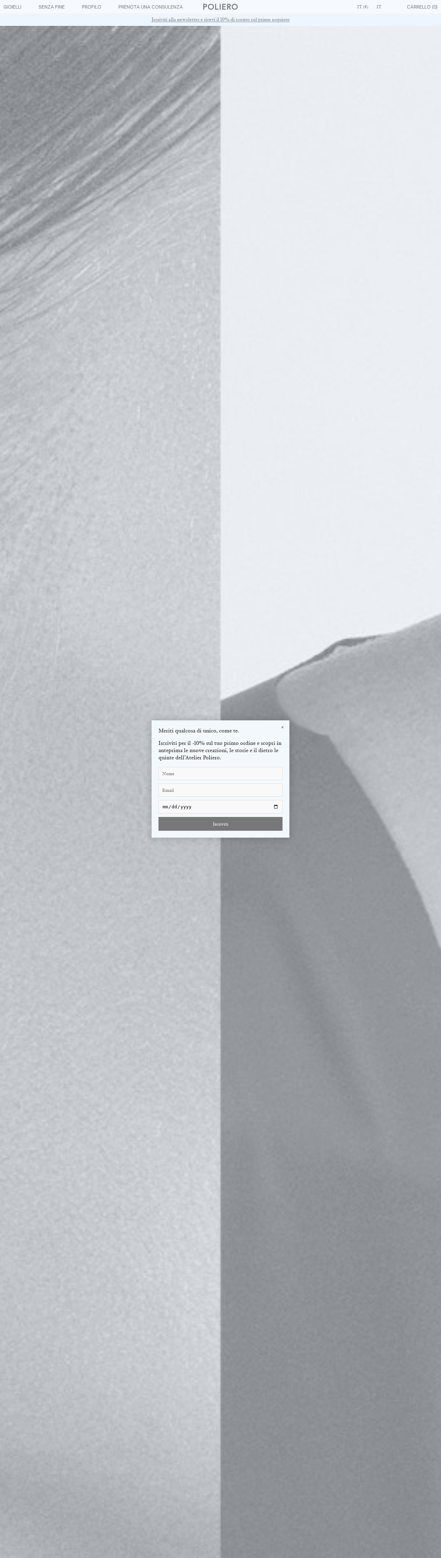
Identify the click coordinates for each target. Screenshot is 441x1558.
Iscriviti (220, 824)
